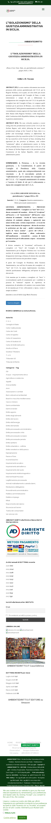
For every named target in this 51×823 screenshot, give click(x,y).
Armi (7, 388)
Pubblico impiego (12, 497)
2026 (8, 566)
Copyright (40, 764)
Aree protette (11, 385)
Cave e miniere (12, 402)
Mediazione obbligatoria (15, 487)
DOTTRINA (13, 745)
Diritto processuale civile (15, 432)
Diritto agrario (11, 412)
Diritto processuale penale (16, 439)
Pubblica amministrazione (15, 494)
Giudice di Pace (12, 348)
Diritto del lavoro (12, 419)
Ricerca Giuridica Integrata (24, 748)
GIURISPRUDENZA (33, 743)
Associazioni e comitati (14, 392)
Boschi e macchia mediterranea (18, 398)
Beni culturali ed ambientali (16, 395)
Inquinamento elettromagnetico (18, 473)
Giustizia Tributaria (13, 352)
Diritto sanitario (11, 443)
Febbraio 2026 (11, 693)
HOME (10, 743)
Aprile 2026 (10, 687)
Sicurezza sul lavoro (13, 507)
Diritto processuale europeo (16, 436)
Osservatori (15, 750)
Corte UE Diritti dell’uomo (15, 345)
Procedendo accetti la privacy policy (23, 615)
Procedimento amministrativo (17, 490)
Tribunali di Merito (12, 362)
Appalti (8, 381)
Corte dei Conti (11, 331)
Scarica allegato (13, 303)
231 (7, 371)
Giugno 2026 (10, 680)
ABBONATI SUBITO (30, 745)
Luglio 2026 (10, 676)
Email (8, 607)
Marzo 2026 (10, 690)
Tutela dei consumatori (14, 511)
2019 (8, 589)
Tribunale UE (11, 358)
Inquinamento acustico (14, 463)
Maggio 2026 (11, 683)
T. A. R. (8, 355)
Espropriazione (11, 453)
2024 (7, 572)
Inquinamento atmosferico (16, 466)
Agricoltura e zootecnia (15, 378)
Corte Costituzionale (13, 328)
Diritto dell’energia (13, 422)
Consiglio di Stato (12, 324)
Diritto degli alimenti (13, 415)
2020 (7, 586)
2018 (7, 593)
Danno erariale (11, 409)
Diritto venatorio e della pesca (17, 449)
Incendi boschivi (12, 460)
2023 (7, 576)
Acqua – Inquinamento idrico (17, 375)
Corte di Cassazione (13, 338)
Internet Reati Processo (14, 477)
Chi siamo (14, 753)
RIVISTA (19, 743)
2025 (7, 569)
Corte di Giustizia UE (13, 341)
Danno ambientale (13, 405)
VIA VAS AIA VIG (12, 514)
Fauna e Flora (11, 456)
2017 (7, 596)
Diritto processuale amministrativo (18, 429)
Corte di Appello (12, 335)
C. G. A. (8, 321)
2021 (7, 583)
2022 (7, 579)
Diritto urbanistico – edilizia (16, 446)
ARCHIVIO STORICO (30, 753)
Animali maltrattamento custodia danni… (21, 483)
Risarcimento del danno (15, 504)
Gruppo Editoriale (31, 750)
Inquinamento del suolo (15, 470)
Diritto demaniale (12, 426)
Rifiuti (8, 500)
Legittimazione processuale (16, 480)
